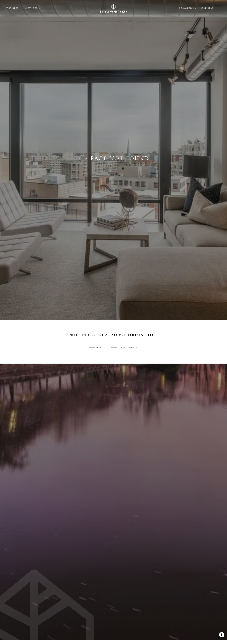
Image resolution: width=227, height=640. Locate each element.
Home (99, 347)
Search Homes (127, 347)
